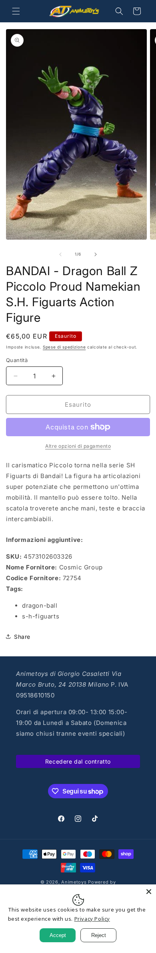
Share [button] (22, 636)
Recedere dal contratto (78, 761)
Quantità (17, 360)
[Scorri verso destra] (95, 254)
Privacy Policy (92, 918)
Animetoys (73, 882)
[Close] (149, 892)
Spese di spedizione (64, 347)
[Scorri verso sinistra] (60, 254)
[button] (16, 11)
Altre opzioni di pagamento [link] (78, 446)
